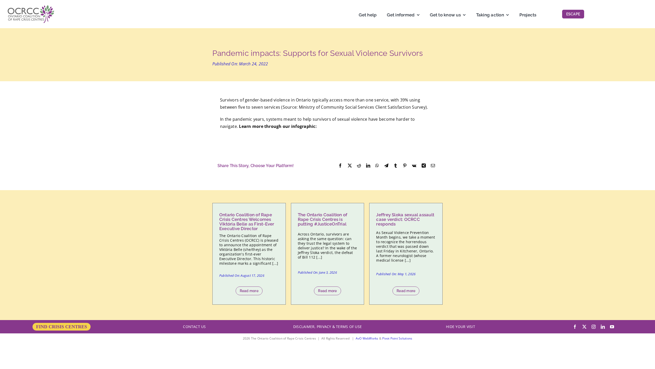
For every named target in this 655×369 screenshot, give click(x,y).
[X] (349, 165)
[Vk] (414, 165)
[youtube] (612, 327)
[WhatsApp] (377, 165)
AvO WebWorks (367, 338)
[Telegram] (386, 165)
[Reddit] (359, 165)
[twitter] (584, 327)
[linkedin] (603, 327)
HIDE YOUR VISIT (460, 326)
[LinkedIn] (368, 165)
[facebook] (575, 327)
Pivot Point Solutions (397, 338)
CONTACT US (194, 326)
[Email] (433, 165)
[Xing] (423, 165)
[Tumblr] (395, 165)
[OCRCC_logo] (31, 7)
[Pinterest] (404, 165)
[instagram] (594, 327)
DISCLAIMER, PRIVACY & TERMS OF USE (327, 326)
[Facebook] (340, 165)
